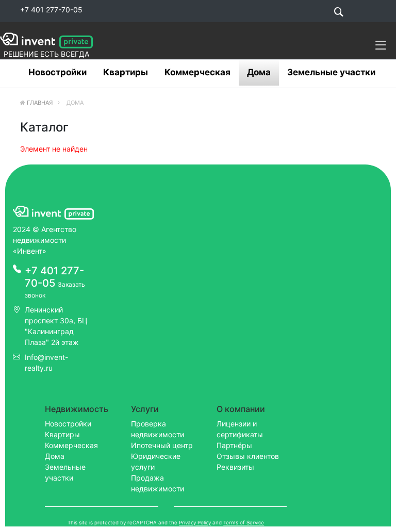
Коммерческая (197, 72)
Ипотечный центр (162, 445)
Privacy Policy (195, 522)
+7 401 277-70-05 (51, 9)
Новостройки (57, 72)
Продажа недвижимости (157, 483)
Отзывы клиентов (248, 456)
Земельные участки (331, 72)
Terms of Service (243, 522)
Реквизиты (235, 467)
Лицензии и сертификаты (240, 429)
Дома (259, 72)
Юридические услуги (155, 461)
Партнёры (234, 445)
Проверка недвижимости (157, 429)
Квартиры (125, 72)
